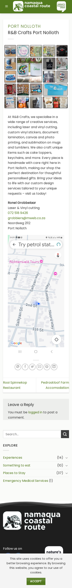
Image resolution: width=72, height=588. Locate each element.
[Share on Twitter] (32, 367)
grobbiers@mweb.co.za (26, 218)
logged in (35, 412)
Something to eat (16, 465)
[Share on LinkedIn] (54, 367)
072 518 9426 (18, 213)
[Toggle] (66, 457)
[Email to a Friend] (39, 367)
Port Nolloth (24, 26)
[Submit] (65, 434)
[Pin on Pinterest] (47, 367)
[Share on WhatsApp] (18, 367)
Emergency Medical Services (25, 480)
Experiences (12, 457)
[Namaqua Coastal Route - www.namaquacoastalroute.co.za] (39, 6)
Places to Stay (14, 473)
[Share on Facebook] (25, 367)
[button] (6, 6)
